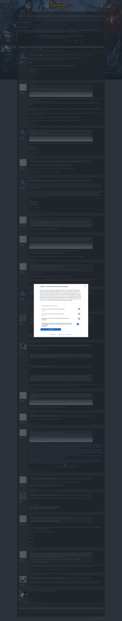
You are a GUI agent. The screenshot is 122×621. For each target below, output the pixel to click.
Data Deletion (53, 334)
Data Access (61, 334)
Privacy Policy (69, 334)
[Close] (85, 286)
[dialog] (61, 310)
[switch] (78, 309)
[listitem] (61, 306)
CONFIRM (50, 329)
